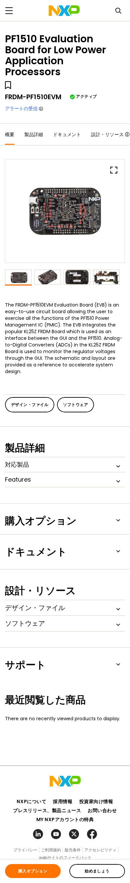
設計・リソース (107, 134)
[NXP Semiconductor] (64, 10)
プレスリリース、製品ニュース (47, 810)
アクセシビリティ (100, 850)
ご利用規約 (51, 850)
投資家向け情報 (96, 801)
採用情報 (62, 801)
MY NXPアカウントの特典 (65, 819)
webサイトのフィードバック (65, 857)
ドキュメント (67, 134)
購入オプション (32, 871)
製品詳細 (33, 134)
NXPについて (31, 801)
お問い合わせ (102, 810)
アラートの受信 (21, 108)
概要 (9, 134)
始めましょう (97, 871)
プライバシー (25, 850)
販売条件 (73, 850)
